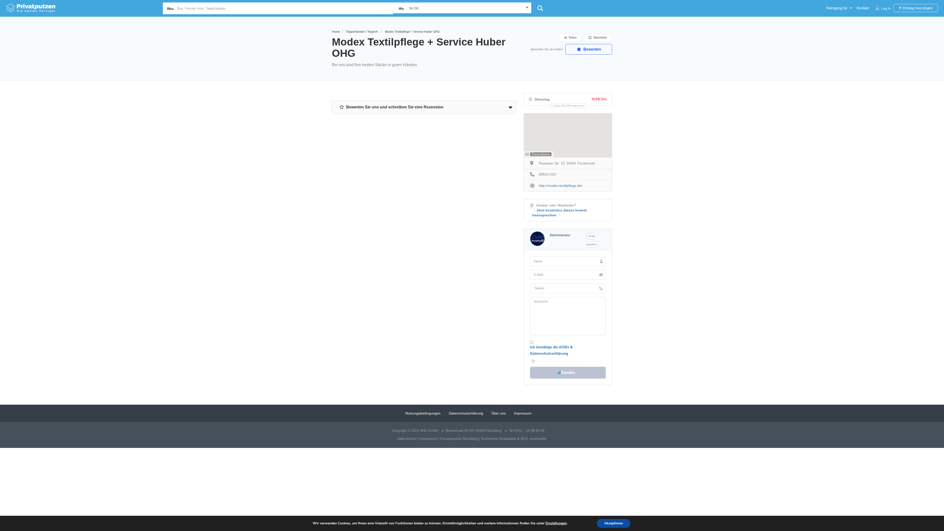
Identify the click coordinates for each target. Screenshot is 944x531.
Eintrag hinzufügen (917, 8)
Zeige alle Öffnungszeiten (569, 105)
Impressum (522, 413)
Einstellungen (556, 523)
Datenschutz (407, 439)
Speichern (599, 37)
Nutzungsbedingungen (423, 413)
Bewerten (591, 49)
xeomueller (538, 439)
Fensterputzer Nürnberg (459, 439)
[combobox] (462, 8)
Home (336, 31)
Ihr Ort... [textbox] (415, 8)
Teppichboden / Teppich (362, 31)
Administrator (560, 235)
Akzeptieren (613, 523)
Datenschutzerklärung (466, 413)
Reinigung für (836, 8)
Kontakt (863, 8)
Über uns (498, 413)
